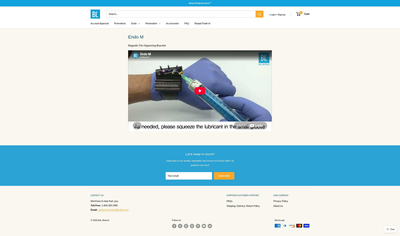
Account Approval (100, 23)
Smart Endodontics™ (200, 3)
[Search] (259, 14)
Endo (134, 23)
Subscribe (224, 175)
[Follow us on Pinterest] (198, 226)
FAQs (229, 201)
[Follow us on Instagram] (192, 226)
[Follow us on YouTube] (204, 226)
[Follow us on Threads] (186, 226)
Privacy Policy (280, 201)
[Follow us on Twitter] (180, 226)
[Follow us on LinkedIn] (210, 226)
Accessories (172, 23)
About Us (278, 206)
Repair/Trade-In (202, 23)
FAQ (186, 23)
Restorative (151, 23)
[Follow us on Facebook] (174, 226)
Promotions (120, 23)
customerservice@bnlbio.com (113, 209)
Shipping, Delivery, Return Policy (243, 206)
